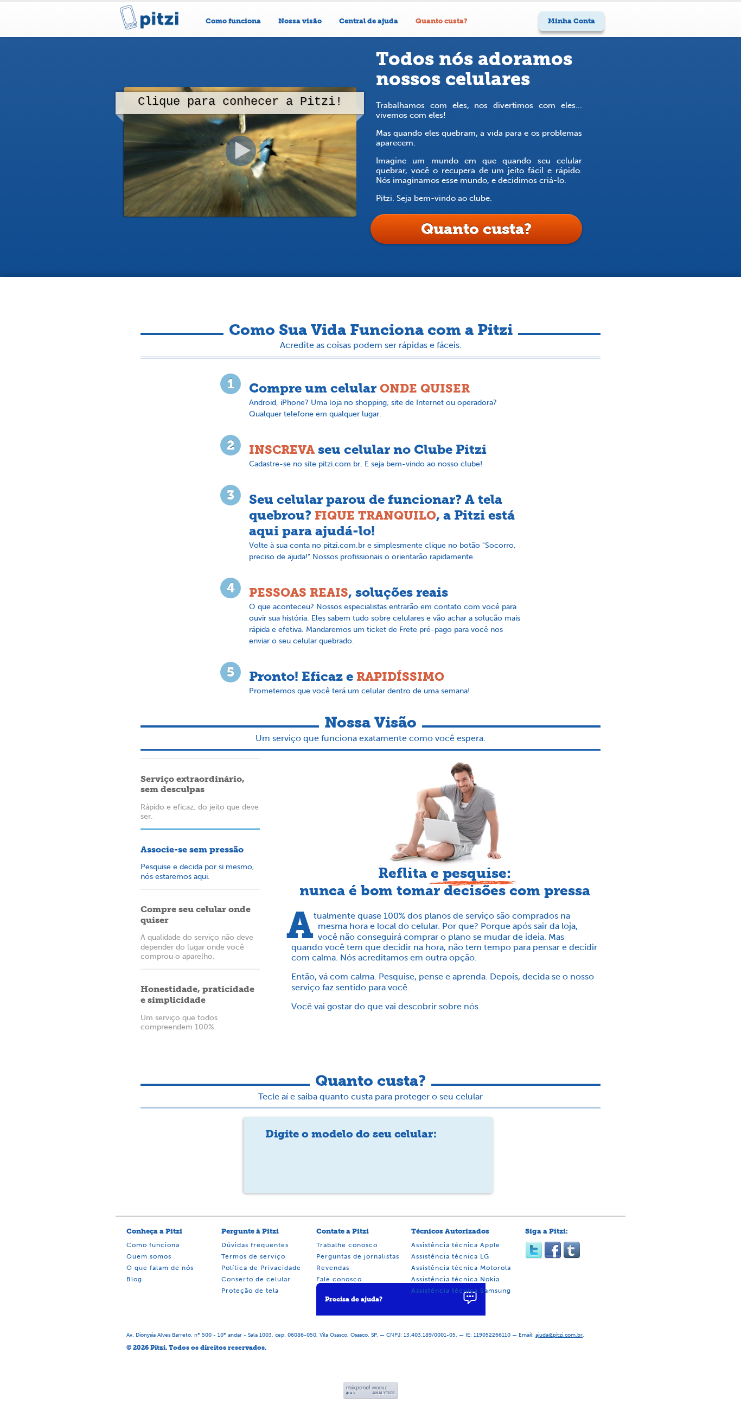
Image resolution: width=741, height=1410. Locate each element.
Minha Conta (571, 21)
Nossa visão (300, 21)
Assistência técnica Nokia (455, 1279)
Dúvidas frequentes (255, 1245)
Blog (134, 1279)
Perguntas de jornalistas (357, 1256)
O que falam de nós (160, 1268)
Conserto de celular (256, 1279)
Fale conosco (339, 1279)
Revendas (332, 1268)
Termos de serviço (253, 1256)
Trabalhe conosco (347, 1245)
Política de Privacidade (261, 1268)
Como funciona (233, 21)
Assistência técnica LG (450, 1256)
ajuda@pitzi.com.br (559, 1335)
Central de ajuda (368, 21)
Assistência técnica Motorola (461, 1268)
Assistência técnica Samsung (461, 1290)
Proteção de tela (250, 1290)
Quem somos (148, 1256)
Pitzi (156, 25)
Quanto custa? (442, 21)
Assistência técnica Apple (455, 1245)
